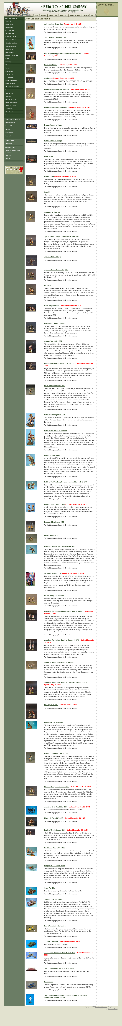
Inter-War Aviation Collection (55, 926)
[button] (14, 179)
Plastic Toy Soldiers (11, 102)
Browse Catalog (10, 122)
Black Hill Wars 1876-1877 (53, 818)
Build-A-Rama (9, 52)
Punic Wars (48, 156)
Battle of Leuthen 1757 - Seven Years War (59, 546)
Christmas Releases (11, 40)
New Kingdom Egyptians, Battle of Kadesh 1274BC (63, 53)
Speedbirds (48, 982)
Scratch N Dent (9, 33)
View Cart (8, 155)
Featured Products (10, 126)
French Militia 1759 (51, 535)
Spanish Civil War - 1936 (53, 899)
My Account (53, 15)
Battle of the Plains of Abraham (55, 431)
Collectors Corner (10, 36)
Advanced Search (10, 147)
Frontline (7, 68)
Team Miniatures (10, 90)
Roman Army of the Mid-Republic (56, 107)
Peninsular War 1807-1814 (53, 722)
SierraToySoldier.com (101, 1007)
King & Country (9, 49)
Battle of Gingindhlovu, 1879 (54, 830)
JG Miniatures (9, 77)
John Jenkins (9, 74)
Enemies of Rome (50, 65)
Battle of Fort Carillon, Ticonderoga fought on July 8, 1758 (65, 482)
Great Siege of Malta (51, 305)
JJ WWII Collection (51, 941)
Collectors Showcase (11, 55)
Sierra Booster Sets (11, 43)
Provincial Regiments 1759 (54, 522)
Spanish (47, 192)
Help (93, 15)
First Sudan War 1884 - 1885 (54, 848)
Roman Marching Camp (53, 125)
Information (8, 108)
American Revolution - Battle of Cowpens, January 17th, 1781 (66, 682)
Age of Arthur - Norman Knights (56, 270)
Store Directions (10, 112)
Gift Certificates (9, 30)
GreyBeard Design (113, 1009)
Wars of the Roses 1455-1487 (54, 386)
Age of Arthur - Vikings (52, 257)
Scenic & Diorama (10, 105)
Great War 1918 (49, 888)
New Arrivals (9, 24)
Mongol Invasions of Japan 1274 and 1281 (59, 363)
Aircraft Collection (10, 99)
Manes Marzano (10, 83)
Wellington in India (51, 705)
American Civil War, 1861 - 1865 (55, 807)
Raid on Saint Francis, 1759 (54, 504)
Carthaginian (49, 176)
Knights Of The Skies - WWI (54, 866)
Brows (44, 15)
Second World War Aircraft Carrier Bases (59, 968)
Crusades (47, 285)
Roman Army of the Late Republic (56, 89)
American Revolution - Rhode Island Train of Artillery (63, 611)
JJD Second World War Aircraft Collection (59, 953)
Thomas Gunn (9, 93)
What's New (8, 21)
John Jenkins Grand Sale (53, 24)
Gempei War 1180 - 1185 (53, 341)
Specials (7, 129)
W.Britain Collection (10, 46)
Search (86, 15)
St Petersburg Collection (12, 86)
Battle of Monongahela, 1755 (54, 415)
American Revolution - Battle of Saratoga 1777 (61, 662)
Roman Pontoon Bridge (53, 141)
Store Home (8, 143)
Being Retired (9, 27)
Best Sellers (8, 136)
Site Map (7, 158)
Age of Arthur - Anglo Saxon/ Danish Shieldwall (61, 237)
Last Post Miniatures (11, 80)
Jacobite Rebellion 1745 (53, 573)
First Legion (8, 61)
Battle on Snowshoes (52, 455)
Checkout (64, 15)
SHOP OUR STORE (11, 18)
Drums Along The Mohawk (54, 595)
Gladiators (48, 78)
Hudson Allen (9, 71)
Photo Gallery (75, 15)
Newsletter (8, 115)
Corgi (7, 58)
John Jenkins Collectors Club (55, 37)
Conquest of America (52, 212)
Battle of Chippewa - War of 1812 (56, 753)
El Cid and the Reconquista (54, 323)
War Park (8, 96)
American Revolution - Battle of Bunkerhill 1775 (61, 640)
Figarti (7, 65)
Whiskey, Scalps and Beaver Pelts (56, 787)
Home (36, 15)
